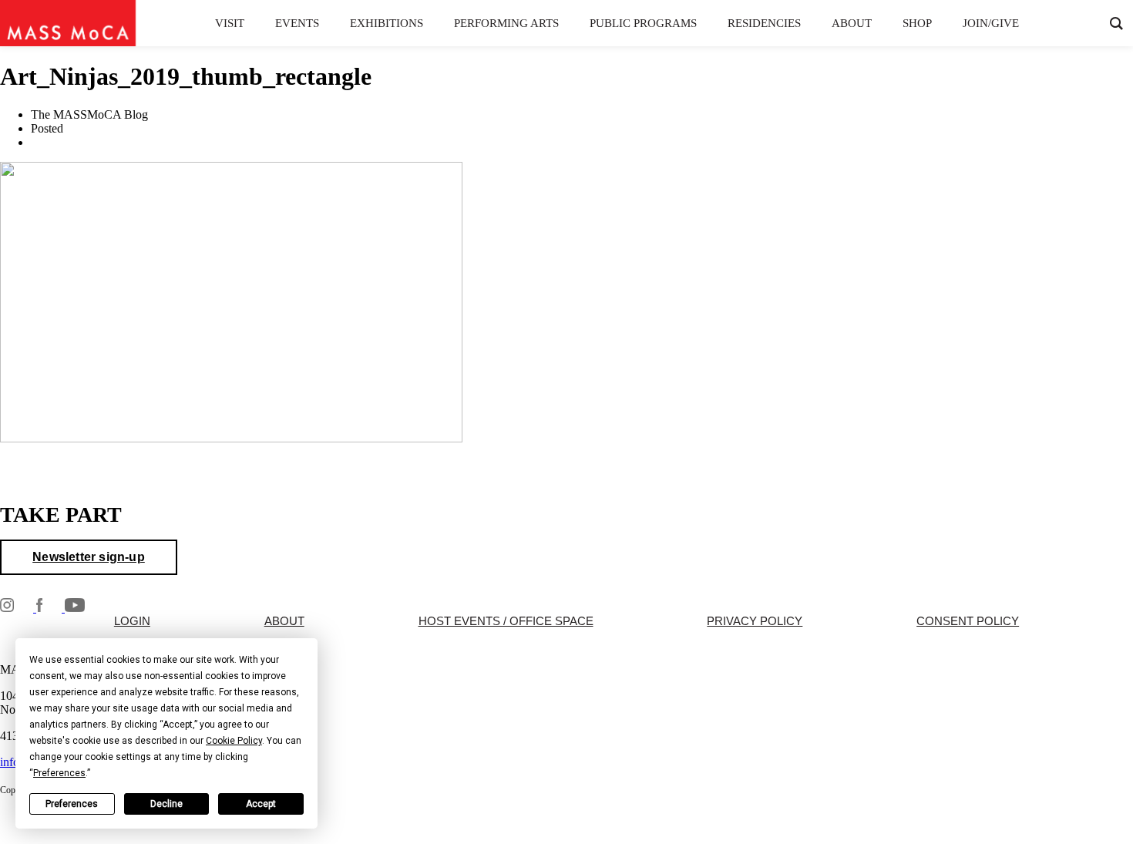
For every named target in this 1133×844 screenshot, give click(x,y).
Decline (166, 804)
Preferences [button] (59, 773)
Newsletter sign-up (88, 556)
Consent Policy (967, 621)
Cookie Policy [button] (234, 740)
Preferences (71, 804)
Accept (261, 804)
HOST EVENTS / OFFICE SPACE (506, 621)
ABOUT (284, 621)
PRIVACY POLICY (754, 621)
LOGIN (132, 621)
